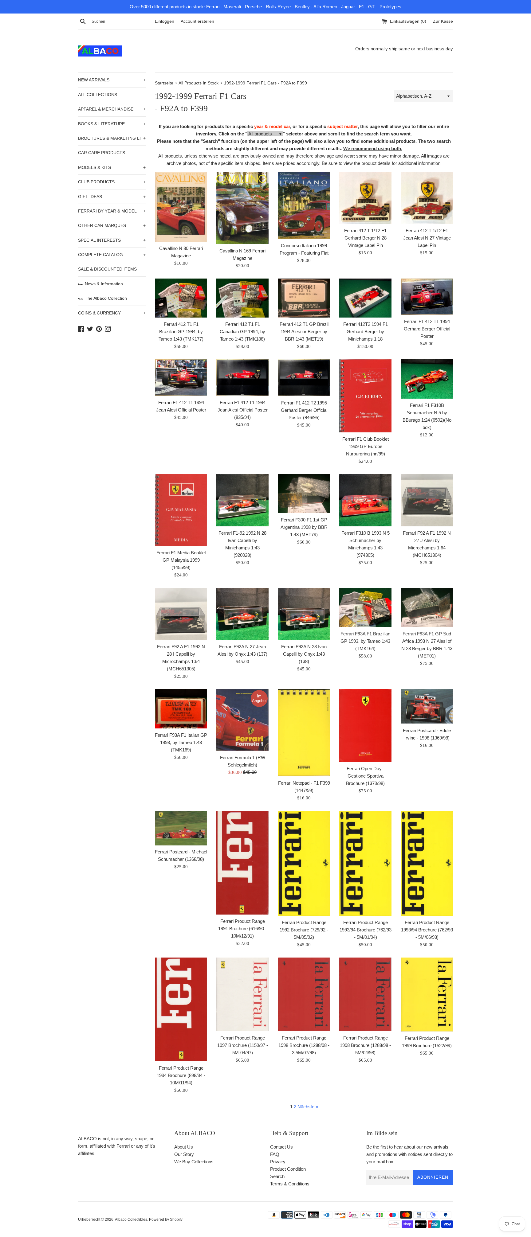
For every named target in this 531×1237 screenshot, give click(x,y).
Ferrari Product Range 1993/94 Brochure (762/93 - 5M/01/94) (365, 930)
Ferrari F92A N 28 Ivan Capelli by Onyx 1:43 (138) (304, 654)
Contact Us (281, 1146)
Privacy (277, 1161)
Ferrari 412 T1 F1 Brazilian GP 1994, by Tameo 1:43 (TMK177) (181, 331)
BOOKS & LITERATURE (112, 123)
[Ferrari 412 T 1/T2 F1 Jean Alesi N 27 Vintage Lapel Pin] (427, 198)
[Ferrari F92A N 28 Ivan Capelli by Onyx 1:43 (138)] (304, 614)
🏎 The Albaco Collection (102, 298)
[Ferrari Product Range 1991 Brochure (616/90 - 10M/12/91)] (242, 863)
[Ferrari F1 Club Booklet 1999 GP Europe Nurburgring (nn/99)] (365, 395)
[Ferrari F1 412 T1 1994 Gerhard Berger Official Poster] (427, 297)
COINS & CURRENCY (112, 312)
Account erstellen (197, 21)
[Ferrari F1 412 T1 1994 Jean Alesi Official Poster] (181, 377)
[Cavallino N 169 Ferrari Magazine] (242, 208)
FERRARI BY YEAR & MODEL (112, 211)
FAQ (274, 1154)
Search (277, 1176)
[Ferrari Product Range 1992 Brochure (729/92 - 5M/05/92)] (304, 863)
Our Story (184, 1154)
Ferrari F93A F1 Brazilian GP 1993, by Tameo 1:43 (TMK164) (365, 641)
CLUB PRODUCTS (112, 181)
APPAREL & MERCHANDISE (112, 109)
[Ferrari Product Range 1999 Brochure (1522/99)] (427, 995)
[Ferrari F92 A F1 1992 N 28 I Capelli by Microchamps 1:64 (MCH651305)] (181, 614)
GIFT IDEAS (112, 196)
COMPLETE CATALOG (112, 254)
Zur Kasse (443, 21)
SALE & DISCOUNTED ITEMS (107, 269)
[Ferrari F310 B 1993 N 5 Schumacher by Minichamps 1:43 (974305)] (365, 500)
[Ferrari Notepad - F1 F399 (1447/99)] (304, 732)
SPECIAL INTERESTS (112, 240)
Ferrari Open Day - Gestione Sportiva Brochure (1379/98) (365, 776)
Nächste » (307, 1106)
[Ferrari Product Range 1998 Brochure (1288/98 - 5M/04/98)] (365, 994)
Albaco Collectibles (131, 1219)
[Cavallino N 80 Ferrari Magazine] (181, 207)
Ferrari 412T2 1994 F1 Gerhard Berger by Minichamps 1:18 (365, 331)
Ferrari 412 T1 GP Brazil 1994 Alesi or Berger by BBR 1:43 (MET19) (304, 331)
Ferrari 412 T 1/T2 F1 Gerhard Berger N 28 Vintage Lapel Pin (365, 238)
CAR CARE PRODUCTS (101, 152)
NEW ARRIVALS (112, 79)
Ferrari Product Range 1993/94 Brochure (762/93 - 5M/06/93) (427, 930)
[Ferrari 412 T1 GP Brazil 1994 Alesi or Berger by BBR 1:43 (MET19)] (304, 298)
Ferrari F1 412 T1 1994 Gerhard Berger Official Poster (427, 329)
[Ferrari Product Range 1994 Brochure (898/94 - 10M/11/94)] (181, 1009)
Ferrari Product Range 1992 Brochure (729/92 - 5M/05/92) (304, 930)
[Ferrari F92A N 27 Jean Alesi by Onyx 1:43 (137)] (242, 614)
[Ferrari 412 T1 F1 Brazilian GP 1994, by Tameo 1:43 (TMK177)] (181, 298)
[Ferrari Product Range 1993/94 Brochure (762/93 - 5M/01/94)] (365, 863)
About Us (183, 1146)
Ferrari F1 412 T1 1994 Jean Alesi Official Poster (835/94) (243, 410)
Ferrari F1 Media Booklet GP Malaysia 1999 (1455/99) (181, 560)
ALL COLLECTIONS (97, 94)
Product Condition (288, 1169)
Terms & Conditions (289, 1183)
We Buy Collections (194, 1161)
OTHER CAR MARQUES (112, 225)
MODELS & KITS (112, 167)
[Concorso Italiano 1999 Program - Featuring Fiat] (304, 205)
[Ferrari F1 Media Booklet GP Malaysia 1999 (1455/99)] (181, 510)
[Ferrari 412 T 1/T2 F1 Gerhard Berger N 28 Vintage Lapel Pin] (365, 198)
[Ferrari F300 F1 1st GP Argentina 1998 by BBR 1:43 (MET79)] (304, 493)
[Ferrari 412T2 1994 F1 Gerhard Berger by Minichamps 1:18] (365, 298)
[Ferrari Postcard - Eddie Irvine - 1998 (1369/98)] (427, 706)
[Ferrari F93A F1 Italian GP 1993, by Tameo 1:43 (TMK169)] (181, 708)
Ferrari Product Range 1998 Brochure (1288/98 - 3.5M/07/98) (303, 1045)
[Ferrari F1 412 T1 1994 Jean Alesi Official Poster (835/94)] (242, 377)
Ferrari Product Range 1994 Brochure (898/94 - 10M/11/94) (181, 1075)
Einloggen (164, 21)
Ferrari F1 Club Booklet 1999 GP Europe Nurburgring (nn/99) (365, 446)
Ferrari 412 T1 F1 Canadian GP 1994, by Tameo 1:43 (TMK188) (242, 331)
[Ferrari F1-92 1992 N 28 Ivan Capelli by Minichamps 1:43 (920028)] (242, 500)
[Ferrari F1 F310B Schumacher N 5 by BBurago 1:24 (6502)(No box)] (427, 379)
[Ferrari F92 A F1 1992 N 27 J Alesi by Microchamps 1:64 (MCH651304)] (427, 500)
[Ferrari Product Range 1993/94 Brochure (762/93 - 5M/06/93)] (427, 863)
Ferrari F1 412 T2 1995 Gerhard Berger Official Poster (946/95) (304, 410)
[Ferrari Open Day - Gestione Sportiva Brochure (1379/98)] (365, 725)
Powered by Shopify (166, 1219)
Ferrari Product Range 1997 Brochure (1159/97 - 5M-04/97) (242, 1045)
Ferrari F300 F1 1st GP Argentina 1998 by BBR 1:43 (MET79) (304, 527)
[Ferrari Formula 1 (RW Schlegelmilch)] (242, 720)
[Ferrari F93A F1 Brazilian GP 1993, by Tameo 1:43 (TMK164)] (365, 607)
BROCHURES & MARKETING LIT (112, 138)
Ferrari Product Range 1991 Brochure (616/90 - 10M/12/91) (242, 928)
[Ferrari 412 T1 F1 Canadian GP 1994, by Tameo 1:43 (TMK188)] (242, 298)
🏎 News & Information (100, 283)
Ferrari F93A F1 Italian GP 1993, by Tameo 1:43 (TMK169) (181, 742)
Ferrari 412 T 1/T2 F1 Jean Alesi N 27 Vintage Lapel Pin (427, 238)
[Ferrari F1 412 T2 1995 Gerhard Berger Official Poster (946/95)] (304, 377)
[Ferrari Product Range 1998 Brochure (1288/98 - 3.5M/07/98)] (304, 994)
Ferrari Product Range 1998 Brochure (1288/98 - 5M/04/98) (365, 1045)
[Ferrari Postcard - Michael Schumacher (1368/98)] (181, 828)
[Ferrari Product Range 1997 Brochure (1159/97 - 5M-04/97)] (242, 994)
